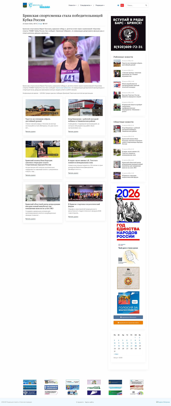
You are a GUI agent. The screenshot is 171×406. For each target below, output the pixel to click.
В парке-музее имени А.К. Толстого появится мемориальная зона (83, 161)
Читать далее (30, 131)
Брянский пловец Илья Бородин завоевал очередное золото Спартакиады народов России (38, 162)
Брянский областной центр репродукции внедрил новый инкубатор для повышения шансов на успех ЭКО (42, 206)
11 (118, 343)
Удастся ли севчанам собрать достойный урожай (37, 120)
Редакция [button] (99, 5)
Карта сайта (89, 402)
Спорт (40, 24)
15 (135, 343)
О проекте (80, 402)
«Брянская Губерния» (63, 88)
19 (123, 346)
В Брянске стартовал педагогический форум (84, 205)
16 (140, 343)
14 (131, 343)
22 (136, 346)
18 (119, 346)
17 (114, 346)
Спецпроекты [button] (85, 5)
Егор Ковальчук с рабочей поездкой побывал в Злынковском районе (83, 120)
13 (127, 343)
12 (123, 343)
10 (114, 343)
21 (131, 346)
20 (127, 346)
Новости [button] (72, 5)
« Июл (116, 354)
